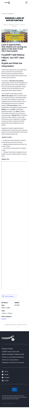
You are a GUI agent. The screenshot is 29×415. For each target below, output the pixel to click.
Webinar (3, 319)
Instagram (6, 377)
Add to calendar (9, 296)
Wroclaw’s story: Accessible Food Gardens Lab (13, 357)
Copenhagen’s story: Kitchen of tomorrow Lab (13, 362)
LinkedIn (6, 374)
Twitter (6, 371)
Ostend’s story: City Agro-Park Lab (10, 360)
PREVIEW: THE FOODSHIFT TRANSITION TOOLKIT (13, 354)
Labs (14, 196)
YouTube (6, 380)
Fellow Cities (14, 204)
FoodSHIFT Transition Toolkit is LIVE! (10, 351)
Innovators (14, 200)
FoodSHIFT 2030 (12, 338)
